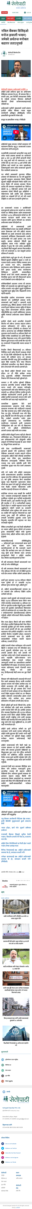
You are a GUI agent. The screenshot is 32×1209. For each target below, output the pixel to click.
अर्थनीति (3, 22)
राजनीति (18, 18)
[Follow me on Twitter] (6, 55)
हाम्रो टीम (18, 1191)
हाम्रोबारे (3, 1188)
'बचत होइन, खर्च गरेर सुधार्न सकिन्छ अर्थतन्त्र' (16, 829)
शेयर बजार (4, 1181)
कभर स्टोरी (10, 18)
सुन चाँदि (3, 1185)
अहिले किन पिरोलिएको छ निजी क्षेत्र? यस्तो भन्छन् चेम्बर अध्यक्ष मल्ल (16, 844)
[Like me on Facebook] (5, 56)
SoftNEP (18, 1208)
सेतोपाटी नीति (4, 1191)
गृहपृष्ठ (2, 1175)
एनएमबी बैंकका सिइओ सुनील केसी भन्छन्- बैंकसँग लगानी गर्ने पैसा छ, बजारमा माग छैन (16, 837)
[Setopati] (16, 1099)
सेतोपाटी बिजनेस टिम (14, 52)
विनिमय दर (4, 1178)
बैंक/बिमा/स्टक (11, 22)
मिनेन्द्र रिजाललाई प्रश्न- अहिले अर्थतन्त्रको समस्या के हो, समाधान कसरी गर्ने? (16, 851)
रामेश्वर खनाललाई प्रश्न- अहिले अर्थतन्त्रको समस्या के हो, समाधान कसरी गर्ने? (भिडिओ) (16, 859)
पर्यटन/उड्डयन (20, 22)
